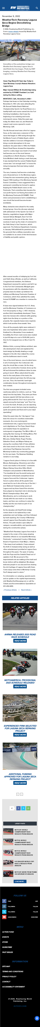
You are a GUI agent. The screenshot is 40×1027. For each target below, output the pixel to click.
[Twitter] (23, 808)
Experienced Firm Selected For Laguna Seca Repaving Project (20, 728)
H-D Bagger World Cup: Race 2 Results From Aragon (24, 863)
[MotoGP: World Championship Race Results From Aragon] (8, 831)
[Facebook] (18, 808)
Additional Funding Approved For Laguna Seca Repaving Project (20, 776)
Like (36, 901)
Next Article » (26, 590)
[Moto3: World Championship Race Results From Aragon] (8, 852)
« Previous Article (10, 590)
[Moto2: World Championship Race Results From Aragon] (8, 842)
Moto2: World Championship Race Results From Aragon (24, 842)
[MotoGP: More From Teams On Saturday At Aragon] (8, 873)
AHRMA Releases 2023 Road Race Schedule (20, 635)
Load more (19, 881)
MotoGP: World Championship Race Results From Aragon (24, 832)
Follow (35, 906)
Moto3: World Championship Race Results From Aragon (24, 853)
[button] (3, 8)
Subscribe (34, 917)
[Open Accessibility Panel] (37, 1018)
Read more (20, 641)
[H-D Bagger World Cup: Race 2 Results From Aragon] (8, 863)
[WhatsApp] (28, 808)
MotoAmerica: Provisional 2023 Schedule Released (20, 681)
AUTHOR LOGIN (20, 1006)
